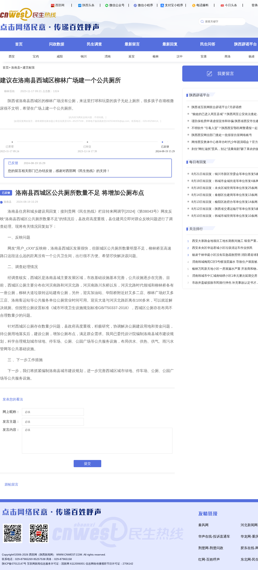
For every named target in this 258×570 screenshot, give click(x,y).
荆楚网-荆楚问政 (210, 548)
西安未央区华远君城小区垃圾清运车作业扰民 (222, 247)
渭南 (108, 56)
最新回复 (170, 44)
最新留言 (132, 44)
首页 (19, 44)
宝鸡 (36, 56)
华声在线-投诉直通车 (214, 536)
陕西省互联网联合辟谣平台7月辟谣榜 (217, 107)
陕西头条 (88, 5)
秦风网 (203, 525)
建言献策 (29, 67)
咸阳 (60, 56)
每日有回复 (197, 162)
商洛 (228, 56)
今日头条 (231, 5)
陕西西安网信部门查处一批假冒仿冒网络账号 (222, 135)
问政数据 (56, 44)
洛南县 (15, 67)
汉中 (180, 56)
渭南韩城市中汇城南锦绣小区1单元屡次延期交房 (224, 275)
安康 (204, 56)
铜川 (84, 56)
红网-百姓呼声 (209, 559)
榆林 (156, 56)
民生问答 (207, 44)
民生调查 (94, 44)
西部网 (59, 5)
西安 (12, 56)
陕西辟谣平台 (199, 95)
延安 (132, 56)
